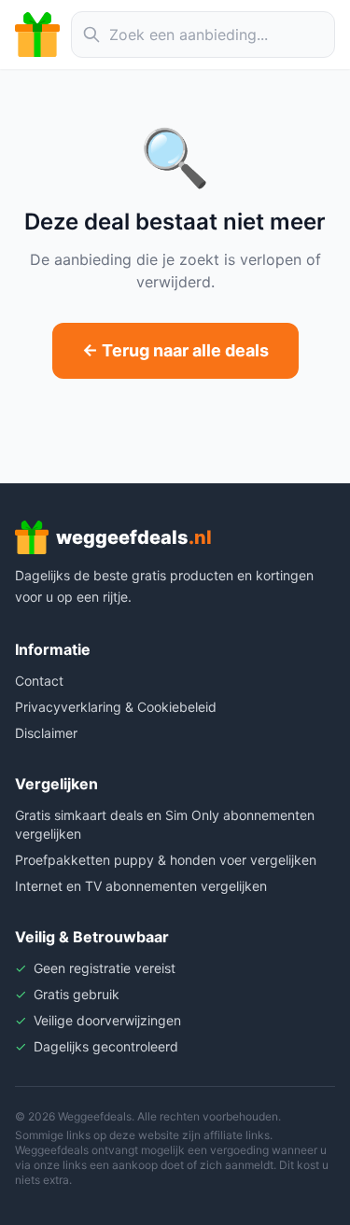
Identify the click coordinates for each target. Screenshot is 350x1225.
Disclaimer (46, 733)
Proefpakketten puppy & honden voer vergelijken (165, 860)
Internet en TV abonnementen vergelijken (141, 886)
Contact (39, 681)
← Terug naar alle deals (175, 350)
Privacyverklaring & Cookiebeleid (116, 707)
